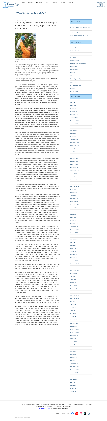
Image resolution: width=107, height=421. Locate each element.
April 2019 (73, 251)
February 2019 (74, 257)
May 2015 (73, 388)
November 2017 (74, 298)
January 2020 (74, 226)
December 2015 (74, 366)
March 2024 (73, 155)
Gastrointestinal (74, 60)
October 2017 (74, 301)
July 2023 (72, 176)
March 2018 (73, 285)
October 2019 (74, 232)
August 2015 (73, 379)
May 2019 (73, 248)
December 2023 (74, 164)
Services (30, 2)
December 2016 (74, 329)
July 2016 (72, 345)
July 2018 (72, 276)
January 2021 (74, 195)
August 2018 (73, 273)
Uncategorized (74, 91)
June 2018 (73, 279)
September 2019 (74, 236)
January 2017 (74, 326)
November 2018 (74, 267)
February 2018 (74, 288)
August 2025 (73, 130)
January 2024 (74, 161)
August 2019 (73, 239)
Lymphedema (74, 69)
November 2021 (74, 186)
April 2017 (73, 317)
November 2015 (74, 369)
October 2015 (74, 373)
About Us (54, 2)
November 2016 (74, 332)
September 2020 (74, 205)
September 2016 (74, 338)
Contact (70, 2)
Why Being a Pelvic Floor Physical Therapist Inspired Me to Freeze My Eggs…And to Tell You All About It (36, 25)
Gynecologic (73, 66)
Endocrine (73, 57)
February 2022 (74, 180)
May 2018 (73, 282)
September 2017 (74, 304)
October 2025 (74, 124)
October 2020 (74, 201)
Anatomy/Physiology (75, 47)
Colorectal (73, 54)
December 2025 (74, 120)
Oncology (72, 72)
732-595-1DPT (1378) (44, 408)
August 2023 (73, 173)
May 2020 (73, 217)
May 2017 (73, 313)
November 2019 (74, 229)
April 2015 (73, 391)
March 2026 (73, 111)
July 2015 (72, 382)
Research (72, 88)
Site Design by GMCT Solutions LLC (22, 417)
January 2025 (74, 139)
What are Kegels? (75, 32)
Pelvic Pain (73, 82)
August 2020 (73, 208)
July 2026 (72, 102)
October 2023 (74, 167)
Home (23, 2)
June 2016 (73, 348)
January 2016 (74, 363)
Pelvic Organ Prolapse (76, 79)
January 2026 (74, 117)
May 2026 (73, 105)
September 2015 (74, 376)
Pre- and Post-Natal (75, 85)
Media (63, 2)
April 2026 (73, 108)
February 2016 (74, 360)
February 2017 (74, 323)
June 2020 (73, 214)
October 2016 (74, 335)
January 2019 (74, 261)
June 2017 (73, 310)
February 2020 (74, 223)
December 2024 (74, 142)
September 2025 (74, 127)
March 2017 (73, 320)
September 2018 (74, 270)
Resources (39, 2)
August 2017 (73, 307)
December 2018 (74, 264)
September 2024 (74, 145)
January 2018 (74, 292)
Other (71, 75)
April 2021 (73, 189)
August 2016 (73, 341)
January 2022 (74, 183)
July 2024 (72, 148)
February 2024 (74, 158)
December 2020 (74, 198)
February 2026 (74, 114)
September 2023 (74, 170)
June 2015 (73, 385)
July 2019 (72, 242)
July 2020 (72, 211)
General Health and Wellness (78, 63)
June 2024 (73, 152)
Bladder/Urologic (74, 51)
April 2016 (73, 354)
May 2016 (73, 351)
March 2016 (73, 357)
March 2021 (73, 192)
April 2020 (73, 220)
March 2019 (73, 254)
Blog (47, 2)
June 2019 (73, 245)
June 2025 (73, 133)
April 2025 (73, 136)
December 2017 (74, 295)
